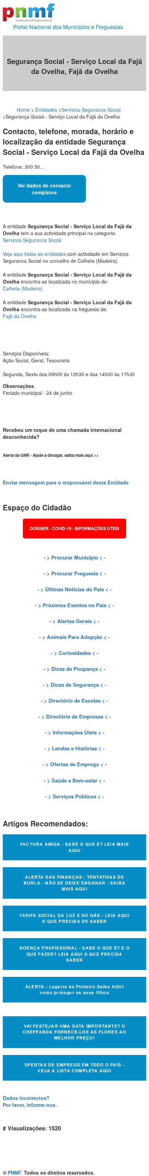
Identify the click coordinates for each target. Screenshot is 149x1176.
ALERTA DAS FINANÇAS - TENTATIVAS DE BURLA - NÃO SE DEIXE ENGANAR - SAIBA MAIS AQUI (74, 883)
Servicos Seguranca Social (32, 240)
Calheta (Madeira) (23, 288)
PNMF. (15, 1172)
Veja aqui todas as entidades (34, 253)
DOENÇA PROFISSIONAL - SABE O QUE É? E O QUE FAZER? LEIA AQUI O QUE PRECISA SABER (74, 954)
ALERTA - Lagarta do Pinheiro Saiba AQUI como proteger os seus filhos (74, 989)
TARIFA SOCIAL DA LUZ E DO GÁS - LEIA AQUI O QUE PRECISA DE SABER (74, 918)
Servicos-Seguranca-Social (91, 109)
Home (23, 109)
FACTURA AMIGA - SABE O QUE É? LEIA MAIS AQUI (74, 847)
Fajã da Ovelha (19, 316)
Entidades (46, 109)
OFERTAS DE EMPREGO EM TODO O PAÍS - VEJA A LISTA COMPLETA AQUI (75, 1068)
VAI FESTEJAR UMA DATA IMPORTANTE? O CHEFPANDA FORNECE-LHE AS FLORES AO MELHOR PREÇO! (74, 1032)
